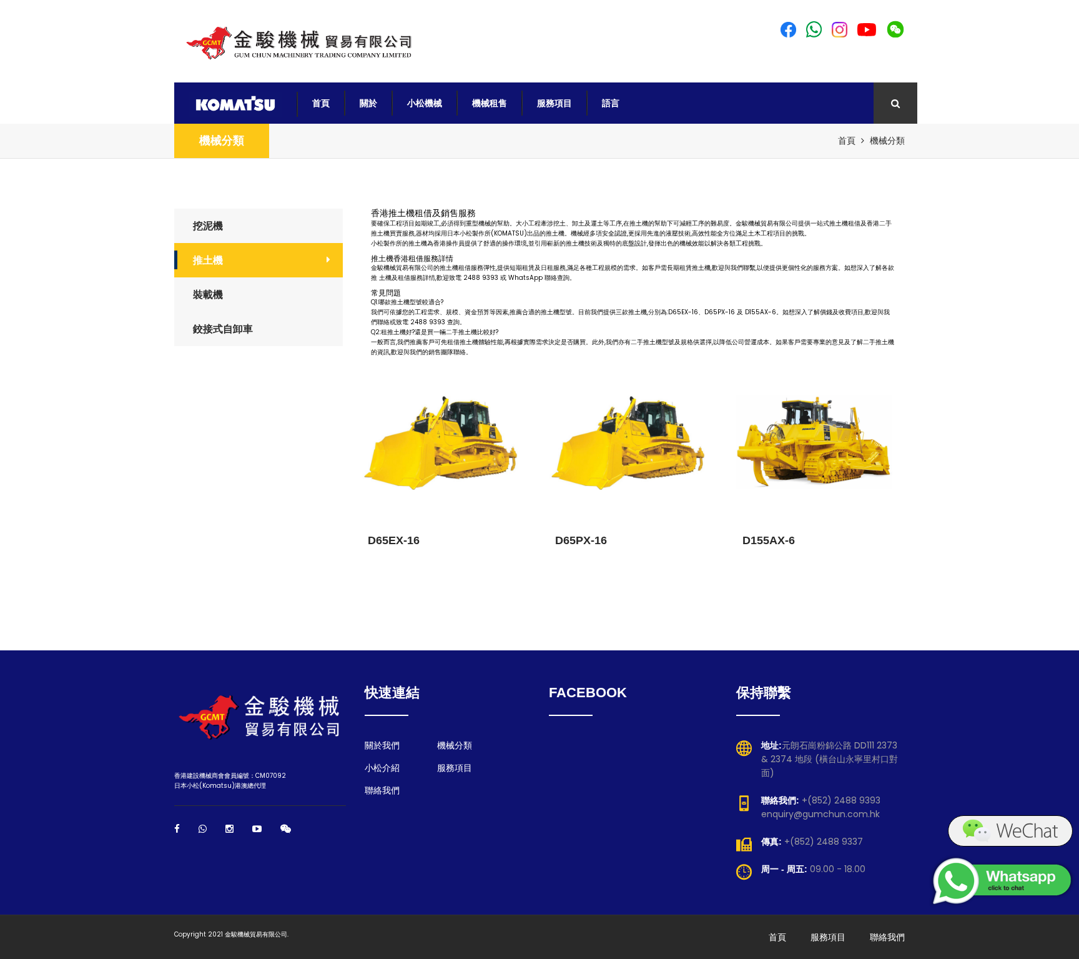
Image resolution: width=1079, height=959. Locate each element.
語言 (610, 103)
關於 (368, 103)
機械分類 (221, 140)
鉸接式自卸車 (223, 329)
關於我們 (382, 745)
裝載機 (208, 294)
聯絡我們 (382, 790)
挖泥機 (208, 226)
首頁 (321, 103)
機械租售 (489, 103)
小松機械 (424, 103)
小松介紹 (382, 768)
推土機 (208, 260)
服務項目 (554, 103)
